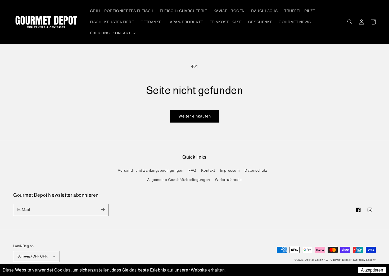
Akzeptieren (372, 270)
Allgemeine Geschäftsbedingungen (178, 179)
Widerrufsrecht (228, 179)
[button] (350, 22)
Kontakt (208, 170)
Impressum (229, 170)
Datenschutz (256, 170)
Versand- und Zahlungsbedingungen (150, 170)
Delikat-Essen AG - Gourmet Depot (327, 259)
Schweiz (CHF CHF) (33, 256)
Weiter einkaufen (194, 116)
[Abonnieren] (102, 210)
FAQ (192, 170)
